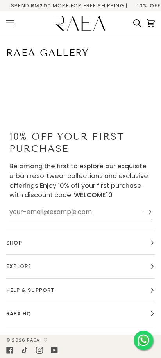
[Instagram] (39, 350)
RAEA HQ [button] (18, 313)
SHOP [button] (14, 242)
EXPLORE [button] (18, 266)
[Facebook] (9, 350)
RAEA (33, 340)
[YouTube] (54, 350)
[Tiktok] (24, 350)
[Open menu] (13, 23)
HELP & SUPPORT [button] (30, 290)
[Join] (141, 212)
